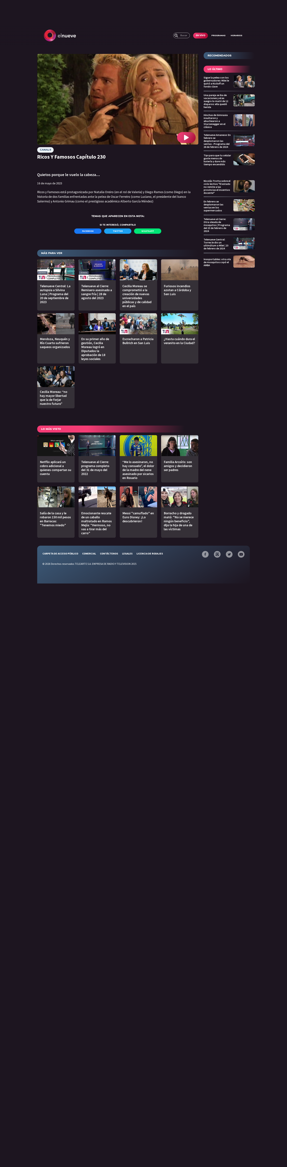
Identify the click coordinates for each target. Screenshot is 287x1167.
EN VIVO (200, 35)
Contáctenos (109, 553)
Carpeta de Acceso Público (60, 553)
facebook (88, 231)
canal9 (45, 150)
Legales (127, 553)
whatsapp (147, 231)
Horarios (236, 35)
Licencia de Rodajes (150, 553)
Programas (218, 35)
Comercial (89, 553)
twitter (118, 231)
